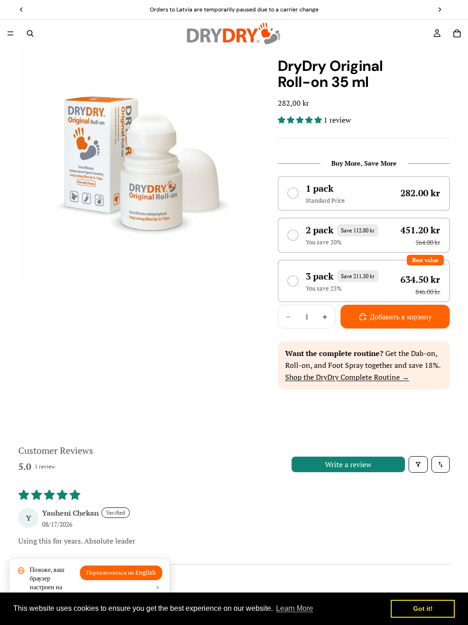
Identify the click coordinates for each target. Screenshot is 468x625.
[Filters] (418, 464)
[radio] (364, 193)
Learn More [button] (294, 608)
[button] (301, 120)
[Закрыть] (158, 587)
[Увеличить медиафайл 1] (137, 166)
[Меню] (10, 33)
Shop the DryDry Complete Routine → (347, 377)
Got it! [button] (423, 608)
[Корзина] (457, 33)
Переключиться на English (121, 573)
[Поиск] (30, 33)
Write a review (348, 464)
